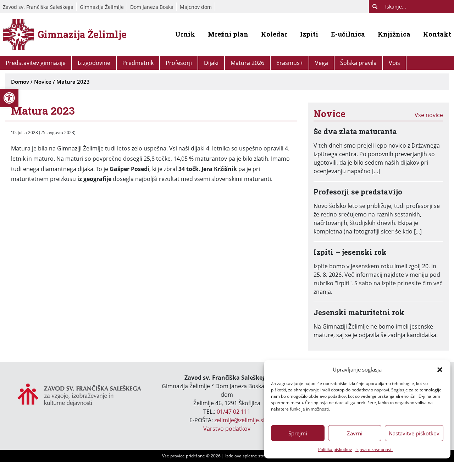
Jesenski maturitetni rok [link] (359, 312)
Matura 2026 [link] (247, 63)
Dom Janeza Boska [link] (151, 7)
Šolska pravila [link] (358, 63)
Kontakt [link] (437, 34)
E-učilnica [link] (348, 34)
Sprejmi (297, 433)
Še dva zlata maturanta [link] (355, 131)
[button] (439, 369)
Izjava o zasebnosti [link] (374, 449)
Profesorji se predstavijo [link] (358, 191)
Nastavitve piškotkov (414, 433)
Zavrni (354, 433)
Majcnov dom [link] (196, 7)
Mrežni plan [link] (228, 34)
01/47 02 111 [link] (233, 412)
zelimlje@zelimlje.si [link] (239, 420)
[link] (9, 98)
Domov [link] (20, 81)
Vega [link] (321, 63)
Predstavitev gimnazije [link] (36, 63)
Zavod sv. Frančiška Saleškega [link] (38, 7)
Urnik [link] (185, 34)
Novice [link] (42, 81)
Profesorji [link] (179, 63)
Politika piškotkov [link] (335, 449)
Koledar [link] (274, 34)
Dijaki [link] (211, 63)
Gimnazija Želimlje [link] (102, 7)
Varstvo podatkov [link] (226, 429)
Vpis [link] (394, 63)
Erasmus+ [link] (289, 63)
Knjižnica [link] (394, 34)
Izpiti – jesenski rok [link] (350, 252)
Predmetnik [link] (138, 63)
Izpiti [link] (309, 34)
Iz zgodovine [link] (94, 63)
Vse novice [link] (429, 115)
